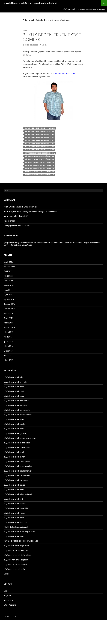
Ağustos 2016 (9, 299)
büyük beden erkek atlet (13, 377)
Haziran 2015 (9, 328)
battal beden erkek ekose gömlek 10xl (40, 128)
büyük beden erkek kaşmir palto (16, 448)
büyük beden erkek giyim (14, 419)
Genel (25, 30)
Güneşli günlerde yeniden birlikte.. (17, 226)
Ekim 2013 (8, 351)
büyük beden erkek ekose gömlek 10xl (40, 153)
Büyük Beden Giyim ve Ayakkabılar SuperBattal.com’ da (84, 9)
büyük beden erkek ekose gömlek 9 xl (39, 175)
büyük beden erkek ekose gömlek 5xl (39, 162)
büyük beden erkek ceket (14, 391)
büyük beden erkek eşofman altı (17, 410)
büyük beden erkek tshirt (14, 518)
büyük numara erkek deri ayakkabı (17, 555)
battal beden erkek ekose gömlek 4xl (39, 134)
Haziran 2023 (9, 267)
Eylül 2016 (8, 295)
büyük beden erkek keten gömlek (17, 462)
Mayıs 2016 (8, 313)
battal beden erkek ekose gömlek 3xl (39, 131)
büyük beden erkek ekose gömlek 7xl (39, 168)
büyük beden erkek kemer (14, 457)
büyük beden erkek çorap (14, 396)
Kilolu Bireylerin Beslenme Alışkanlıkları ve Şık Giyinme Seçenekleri (30, 212)
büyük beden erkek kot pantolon (17, 480)
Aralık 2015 (8, 318)
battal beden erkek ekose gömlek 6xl (39, 140)
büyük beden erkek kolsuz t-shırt (17, 476)
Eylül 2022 (8, 271)
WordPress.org (10, 605)
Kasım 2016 (8, 285)
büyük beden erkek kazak (14, 452)
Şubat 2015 (8, 342)
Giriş (5, 591)
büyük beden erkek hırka (14, 429)
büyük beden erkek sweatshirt (16, 508)
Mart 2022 (8, 276)
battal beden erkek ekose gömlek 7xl (39, 143)
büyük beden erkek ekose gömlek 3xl (39, 156)
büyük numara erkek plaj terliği (16, 560)
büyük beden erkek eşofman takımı (18, 415)
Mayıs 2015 (8, 332)
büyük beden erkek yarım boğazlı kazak (19, 532)
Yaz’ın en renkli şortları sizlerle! (16, 216)
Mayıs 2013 (8, 356)
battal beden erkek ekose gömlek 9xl (39, 150)
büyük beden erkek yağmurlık (15, 522)
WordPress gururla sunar (12, 617)
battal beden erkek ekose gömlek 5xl (39, 137)
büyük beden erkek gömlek (14, 424)
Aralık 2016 (8, 281)
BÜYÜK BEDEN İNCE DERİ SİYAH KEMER (21, 541)
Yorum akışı (8, 600)
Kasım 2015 (8, 323)
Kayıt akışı (8, 596)
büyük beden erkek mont (14, 490)
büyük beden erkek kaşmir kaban (17, 443)
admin (44, 45)
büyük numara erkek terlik (14, 569)
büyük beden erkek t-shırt (14, 513)
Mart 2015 (8, 337)
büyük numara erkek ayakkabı (16, 550)
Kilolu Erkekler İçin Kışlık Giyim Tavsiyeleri (20, 207)
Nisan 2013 (8, 360)
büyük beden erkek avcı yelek (15, 382)
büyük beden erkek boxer (14, 387)
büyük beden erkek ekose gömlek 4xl (39, 159)
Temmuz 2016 (9, 304)
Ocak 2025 (8, 262)
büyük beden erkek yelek (14, 536)
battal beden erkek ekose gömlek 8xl (39, 147)
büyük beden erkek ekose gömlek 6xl (39, 165)
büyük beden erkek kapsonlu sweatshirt (20, 438)
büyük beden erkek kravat (14, 485)
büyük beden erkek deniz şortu (16, 401)
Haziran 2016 (9, 309)
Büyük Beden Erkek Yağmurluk (16, 527)
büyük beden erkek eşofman (15, 405)
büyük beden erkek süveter (15, 504)
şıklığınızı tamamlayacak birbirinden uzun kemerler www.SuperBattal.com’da (34, 243)
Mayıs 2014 (8, 346)
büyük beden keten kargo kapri (16, 546)
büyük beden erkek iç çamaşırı (16, 433)
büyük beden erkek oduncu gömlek (18, 494)
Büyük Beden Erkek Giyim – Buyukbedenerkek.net (30, 3)
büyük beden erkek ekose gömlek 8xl (39, 172)
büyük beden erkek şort (13, 499)
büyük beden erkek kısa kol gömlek (18, 471)
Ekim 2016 (8, 290)
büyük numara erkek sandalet (16, 565)
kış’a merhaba (9, 221)
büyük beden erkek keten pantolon (18, 466)
